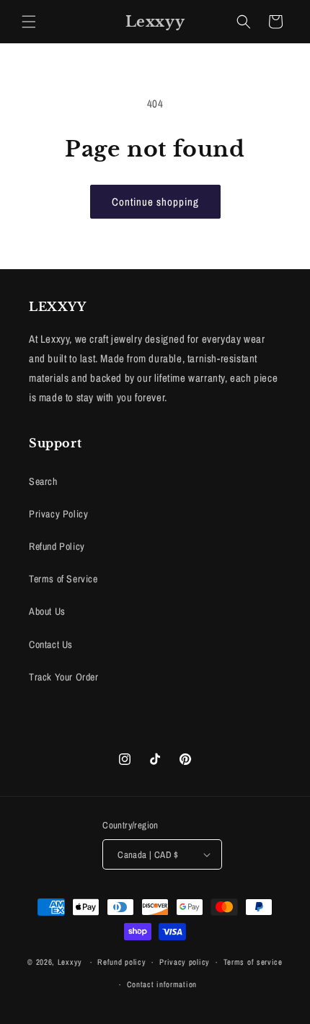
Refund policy (121, 962)
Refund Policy (57, 546)
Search (43, 481)
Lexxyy (70, 962)
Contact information (162, 984)
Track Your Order (64, 676)
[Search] (244, 22)
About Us (47, 611)
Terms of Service (63, 578)
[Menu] (29, 22)
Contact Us (51, 644)
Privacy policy (184, 962)
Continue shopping (155, 201)
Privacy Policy (58, 513)
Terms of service (253, 962)
